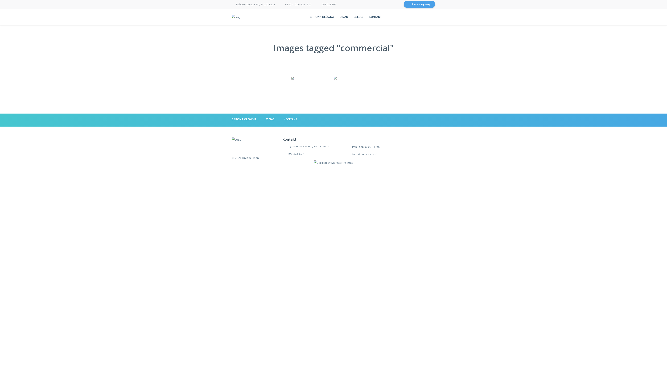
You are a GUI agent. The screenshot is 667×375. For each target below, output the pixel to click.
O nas (344, 16)
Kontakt (375, 16)
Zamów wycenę (421, 4)
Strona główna (322, 16)
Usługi (358, 16)
